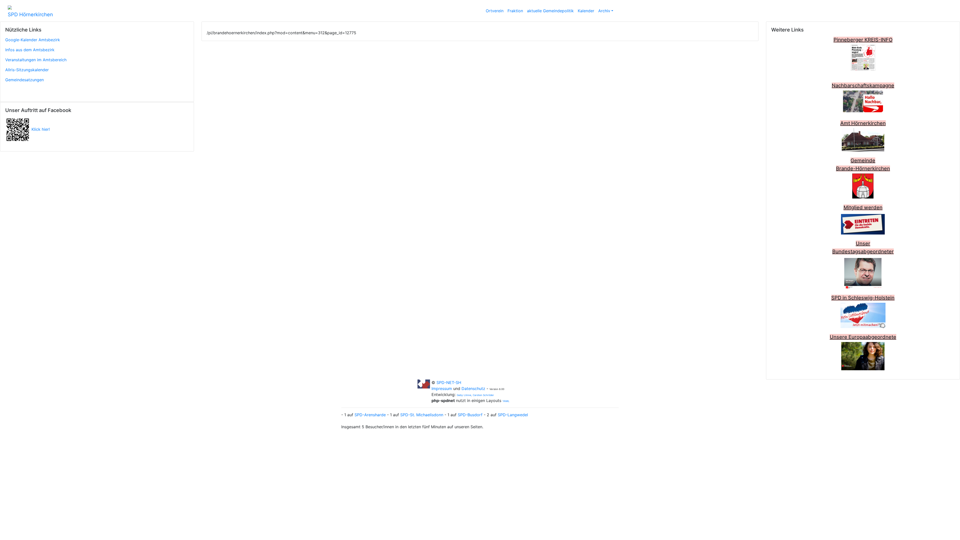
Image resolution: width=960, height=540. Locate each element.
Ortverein (495, 10)
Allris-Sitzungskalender (27, 69)
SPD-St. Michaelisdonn (421, 414)
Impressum (442, 388)
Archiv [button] (604, 10)
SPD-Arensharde (370, 414)
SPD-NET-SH (448, 382)
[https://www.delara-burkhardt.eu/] (862, 355)
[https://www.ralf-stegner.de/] (863, 272)
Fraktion (515, 10)
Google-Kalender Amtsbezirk (32, 39)
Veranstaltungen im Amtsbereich (35, 59)
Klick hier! (41, 129)
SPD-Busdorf (470, 414)
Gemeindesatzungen (24, 79)
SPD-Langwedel (513, 414)
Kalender (586, 10)
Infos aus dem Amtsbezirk (29, 49)
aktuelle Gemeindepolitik (550, 10)
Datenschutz (473, 388)
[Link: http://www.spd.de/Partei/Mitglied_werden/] (863, 223)
